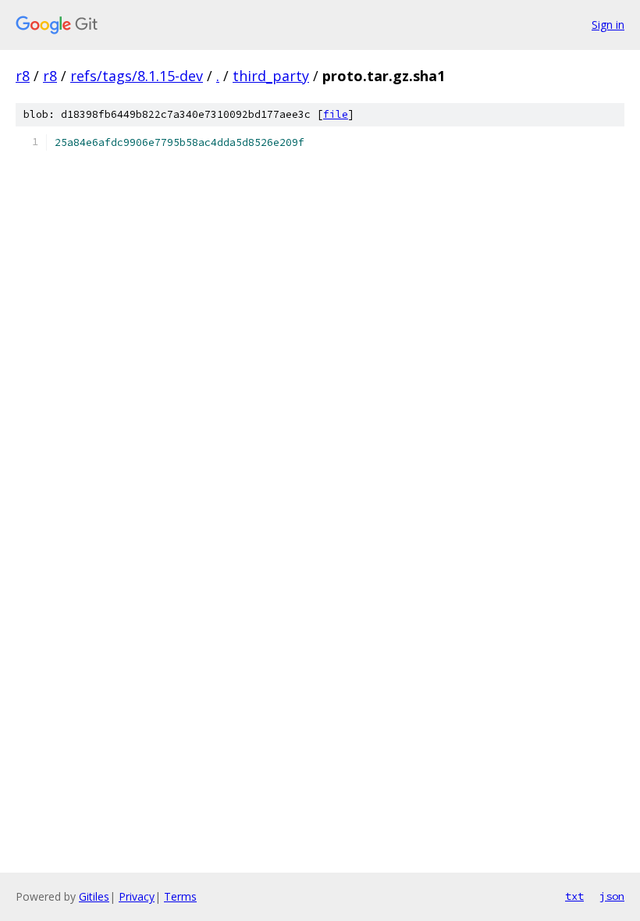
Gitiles (94, 896)
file (335, 114)
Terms (180, 896)
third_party (271, 75)
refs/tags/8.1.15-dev (136, 75)
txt (574, 896)
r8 (23, 75)
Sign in (608, 24)
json (611, 896)
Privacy (137, 896)
